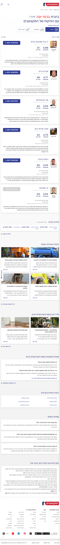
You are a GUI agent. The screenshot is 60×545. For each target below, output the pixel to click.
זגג (35, 525)
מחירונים (44, 512)
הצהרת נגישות (35, 543)
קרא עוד (35, 269)
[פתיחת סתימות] (45, 279)
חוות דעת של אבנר (44, 83)
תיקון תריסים (9, 527)
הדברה (34, 521)
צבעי (11, 521)
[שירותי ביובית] (15, 253)
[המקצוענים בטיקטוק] (31, 533)
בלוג (45, 521)
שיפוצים (10, 523)
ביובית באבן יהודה (52, 398)
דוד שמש (34, 519)
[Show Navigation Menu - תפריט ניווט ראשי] (2, 4)
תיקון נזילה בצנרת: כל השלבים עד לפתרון (17, 287)
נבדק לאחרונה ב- (40, 73)
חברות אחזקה (32, 527)
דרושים (57, 519)
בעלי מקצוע (56, 9)
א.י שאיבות (43, 188)
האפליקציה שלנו (55, 516)
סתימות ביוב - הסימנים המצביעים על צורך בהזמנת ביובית (46, 331)
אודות (57, 512)
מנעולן (10, 512)
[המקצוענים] (51, 4)
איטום (34, 512)
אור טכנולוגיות (42, 100)
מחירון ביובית (54, 222)
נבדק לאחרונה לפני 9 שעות (41, 131)
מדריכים (44, 516)
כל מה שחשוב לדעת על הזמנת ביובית (16, 260)
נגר (11, 516)
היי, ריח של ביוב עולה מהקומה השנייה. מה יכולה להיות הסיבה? (38, 370)
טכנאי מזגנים (21, 521)
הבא (52, 491)
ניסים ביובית (43, 159)
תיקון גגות (10, 525)
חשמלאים (21, 514)
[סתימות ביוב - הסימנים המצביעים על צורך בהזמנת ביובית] (45, 323)
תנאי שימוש (47, 543)
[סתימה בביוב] (45, 253)
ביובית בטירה (53, 405)
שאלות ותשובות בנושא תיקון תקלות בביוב (42, 356)
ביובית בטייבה (53, 401)
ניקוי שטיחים (9, 519)
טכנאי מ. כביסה (20, 519)
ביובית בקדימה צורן (23, 401)
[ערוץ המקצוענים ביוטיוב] (13, 533)
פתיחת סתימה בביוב (34, 227)
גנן (35, 516)
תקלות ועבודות (43, 519)
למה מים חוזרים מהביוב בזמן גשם (17, 330)
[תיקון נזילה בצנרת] (15, 279)
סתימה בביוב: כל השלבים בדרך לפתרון (45, 260)
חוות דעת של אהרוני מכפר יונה (41, 111)
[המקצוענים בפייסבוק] (19, 533)
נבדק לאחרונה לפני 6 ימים (41, 44)
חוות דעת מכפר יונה (43, 170)
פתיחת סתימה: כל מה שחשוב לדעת (46, 286)
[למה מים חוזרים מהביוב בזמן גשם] (15, 323)
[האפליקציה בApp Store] (38, 533)
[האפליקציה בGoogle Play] (46, 533)
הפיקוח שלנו (56, 514)
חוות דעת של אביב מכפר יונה (41, 200)
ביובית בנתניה (25, 398)
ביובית (50, 9)
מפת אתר (56, 543)
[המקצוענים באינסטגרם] (25, 533)
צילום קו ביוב (16, 227)
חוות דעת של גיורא (43, 54)
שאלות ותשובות (42, 514)
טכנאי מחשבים (20, 523)
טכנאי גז (22, 516)
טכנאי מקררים (20, 527)
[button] (4, 37)
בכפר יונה (43, 17)
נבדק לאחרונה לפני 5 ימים (41, 161)
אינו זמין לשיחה (11, 189)
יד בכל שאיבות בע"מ (39, 41)
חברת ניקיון (21, 512)
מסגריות (10, 514)
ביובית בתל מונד (24, 405)
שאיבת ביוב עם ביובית (53, 227)
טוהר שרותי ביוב (41, 129)
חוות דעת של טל (44, 140)
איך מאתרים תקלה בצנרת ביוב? (47, 362)
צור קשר (57, 523)
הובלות (34, 523)
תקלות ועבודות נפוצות (50, 244)
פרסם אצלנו (56, 521)
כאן (6, 493)
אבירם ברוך (43, 71)
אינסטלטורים (33, 514)
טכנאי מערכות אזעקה (19, 525)
